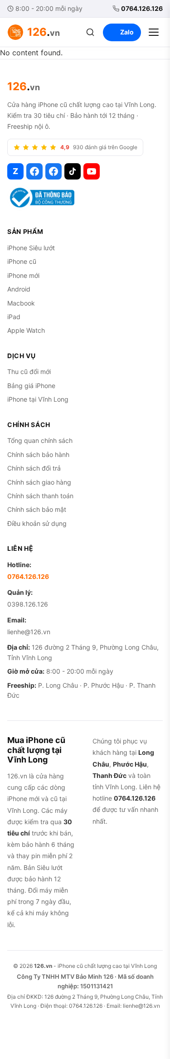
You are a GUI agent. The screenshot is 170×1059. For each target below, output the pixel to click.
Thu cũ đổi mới (29, 371)
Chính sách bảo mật (36, 509)
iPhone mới (23, 275)
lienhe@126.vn (28, 632)
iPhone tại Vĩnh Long (37, 399)
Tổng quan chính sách (40, 440)
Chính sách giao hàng (39, 482)
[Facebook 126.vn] (34, 171)
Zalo (127, 32)
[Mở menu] (154, 32)
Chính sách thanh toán (40, 496)
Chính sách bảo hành (38, 454)
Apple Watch (26, 330)
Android (18, 289)
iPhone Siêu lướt (31, 248)
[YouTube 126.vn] (91, 171)
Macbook (21, 303)
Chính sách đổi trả (34, 468)
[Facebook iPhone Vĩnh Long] (53, 171)
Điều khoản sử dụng (37, 523)
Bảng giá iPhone (31, 385)
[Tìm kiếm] (90, 32)
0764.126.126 (142, 8)
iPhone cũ (21, 261)
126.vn (43, 965)
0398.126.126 (27, 604)
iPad (13, 317)
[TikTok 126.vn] (72, 171)
